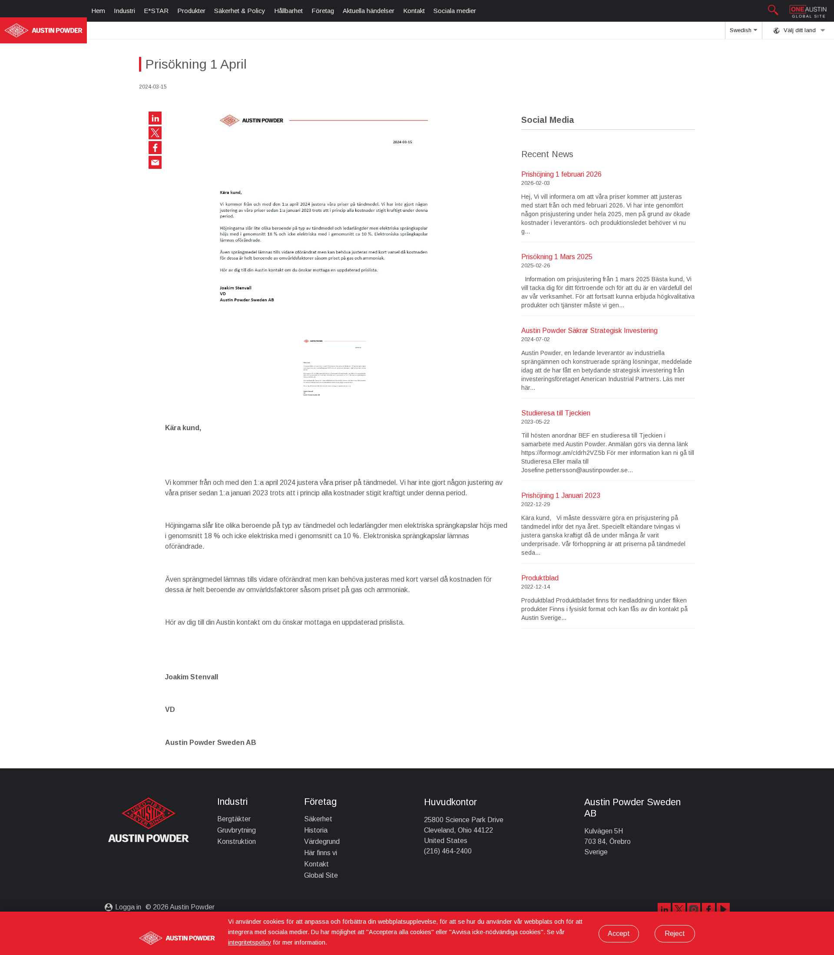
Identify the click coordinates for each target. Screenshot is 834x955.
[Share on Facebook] (155, 147)
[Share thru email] (155, 162)
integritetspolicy (249, 942)
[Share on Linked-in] (155, 118)
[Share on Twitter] (155, 132)
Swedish (741, 30)
